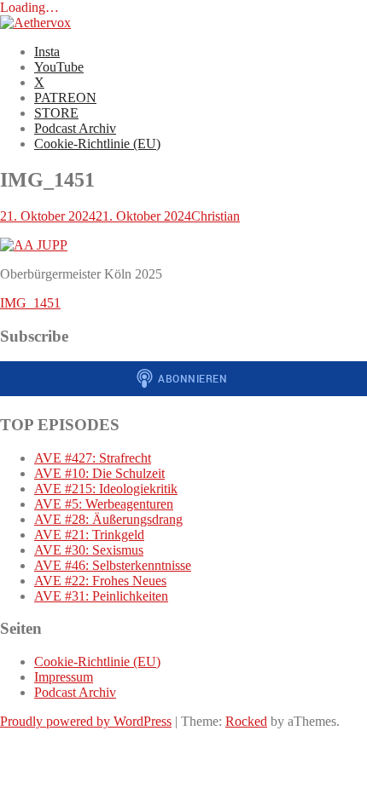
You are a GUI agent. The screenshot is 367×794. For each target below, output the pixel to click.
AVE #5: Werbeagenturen (103, 504)
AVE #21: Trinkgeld (89, 534)
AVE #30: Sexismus (88, 550)
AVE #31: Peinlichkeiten (101, 596)
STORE (56, 113)
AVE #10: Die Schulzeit (99, 473)
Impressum (63, 677)
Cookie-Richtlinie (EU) (97, 143)
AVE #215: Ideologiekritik (106, 488)
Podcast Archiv (75, 128)
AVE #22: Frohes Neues (100, 580)
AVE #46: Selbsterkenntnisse (112, 565)
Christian (215, 216)
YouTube (59, 67)
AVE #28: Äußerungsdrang (108, 519)
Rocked (246, 721)
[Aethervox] (35, 22)
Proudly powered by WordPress (86, 721)
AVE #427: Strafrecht (92, 458)
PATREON (65, 97)
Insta (47, 51)
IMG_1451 (30, 303)
